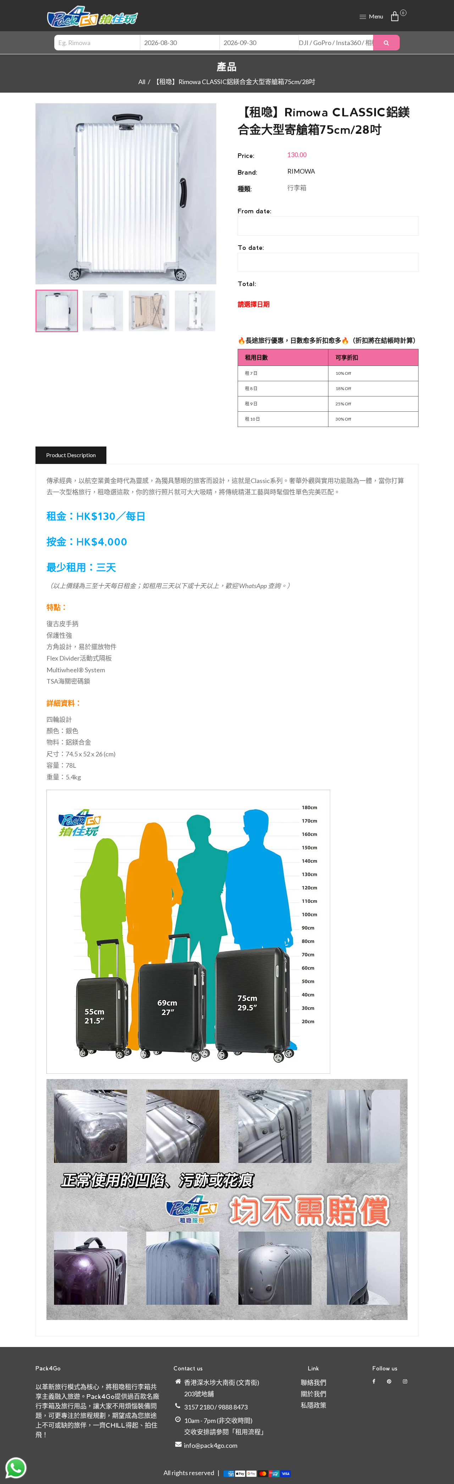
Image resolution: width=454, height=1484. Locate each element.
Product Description (71, 454)
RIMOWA (301, 171)
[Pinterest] (389, 1381)
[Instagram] (405, 1381)
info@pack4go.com (210, 1445)
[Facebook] (374, 1381)
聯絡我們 (313, 1382)
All (141, 82)
